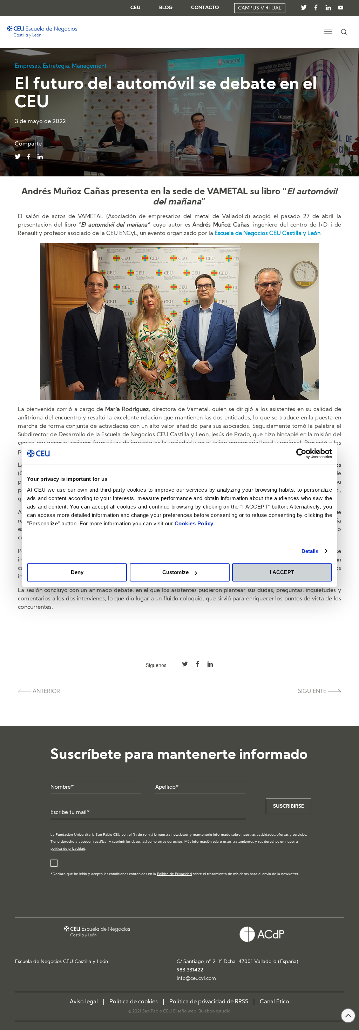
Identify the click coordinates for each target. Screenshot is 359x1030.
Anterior (45, 691)
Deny (77, 572)
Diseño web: (185, 1011)
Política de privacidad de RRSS (208, 1002)
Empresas (27, 66)
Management (89, 66)
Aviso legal (84, 1002)
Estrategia (56, 66)
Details (310, 551)
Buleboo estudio (214, 1011)
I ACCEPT (282, 572)
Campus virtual (260, 8)
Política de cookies (133, 1002)
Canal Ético (274, 1002)
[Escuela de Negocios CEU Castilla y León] (42, 32)
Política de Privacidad (174, 874)
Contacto (205, 8)
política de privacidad (67, 849)
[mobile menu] (328, 32)
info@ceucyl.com (196, 978)
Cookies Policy (194, 523)
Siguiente (313, 691)
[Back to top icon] (348, 1015)
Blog (165, 8)
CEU (135, 8)
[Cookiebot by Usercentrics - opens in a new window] (301, 453)
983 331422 (190, 970)
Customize (175, 572)
